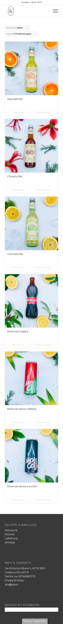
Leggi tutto (19, 112)
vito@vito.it (11, 584)
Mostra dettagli (44, 112)
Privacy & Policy (14, 580)
